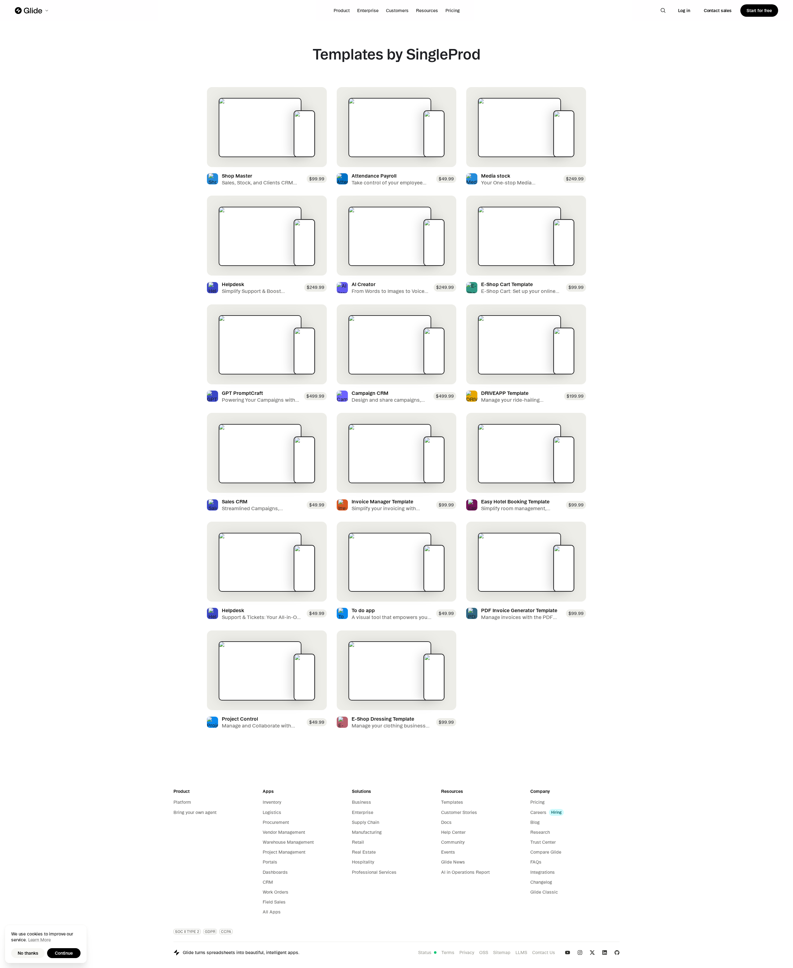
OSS (483, 952)
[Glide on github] (617, 952)
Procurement (276, 822)
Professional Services (374, 872)
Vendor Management (284, 832)
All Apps (272, 911)
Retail (358, 842)
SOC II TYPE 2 (187, 932)
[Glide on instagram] (579, 952)
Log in (684, 10)
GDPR (210, 932)
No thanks (28, 953)
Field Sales (274, 901)
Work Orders (275, 892)
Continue (64, 953)
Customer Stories (459, 812)
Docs (446, 822)
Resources (427, 10)
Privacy (466, 952)
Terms (447, 952)
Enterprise (368, 10)
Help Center (453, 832)
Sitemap (501, 952)
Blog (535, 822)
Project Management (284, 852)
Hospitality (363, 862)
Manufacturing (367, 832)
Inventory (272, 802)
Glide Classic (544, 892)
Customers (397, 10)
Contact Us (543, 952)
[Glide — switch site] (32, 10)
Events (448, 852)
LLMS (521, 952)
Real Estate (364, 852)
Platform (182, 802)
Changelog (541, 882)
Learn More (39, 939)
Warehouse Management (288, 842)
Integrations (542, 872)
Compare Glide (545, 852)
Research (540, 832)
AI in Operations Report (465, 872)
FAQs (535, 862)
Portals (270, 862)
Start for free (759, 10)
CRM (268, 882)
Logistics (272, 812)
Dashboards (275, 872)
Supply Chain (365, 822)
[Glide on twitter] (592, 952)
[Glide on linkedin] (604, 952)
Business (361, 802)
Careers (538, 812)
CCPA (226, 932)
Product (342, 10)
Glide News (453, 862)
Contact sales (718, 10)
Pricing (452, 10)
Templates (452, 802)
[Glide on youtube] (567, 952)
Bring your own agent (195, 812)
